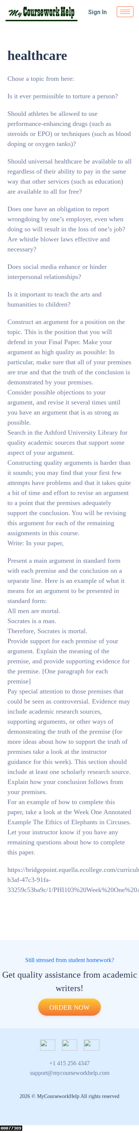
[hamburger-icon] (125, 11)
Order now (69, 1007)
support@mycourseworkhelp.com (69, 1073)
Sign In (97, 12)
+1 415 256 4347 (69, 1063)
